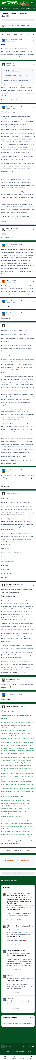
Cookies (29, 1051)
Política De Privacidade (18, 1051)
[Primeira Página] (2, 34)
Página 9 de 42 (17, 34)
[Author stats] (33, 40)
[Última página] (33, 34)
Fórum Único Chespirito (13, 909)
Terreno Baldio (25, 25)
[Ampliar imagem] (8, 112)
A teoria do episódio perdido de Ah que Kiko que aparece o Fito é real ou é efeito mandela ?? (20, 928)
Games (9, 1003)
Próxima (28, 34)
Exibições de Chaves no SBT (16, 951)
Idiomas (7, 1051)
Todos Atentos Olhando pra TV (15, 980)
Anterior (8, 34)
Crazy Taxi (10, 999)
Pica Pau (9, 976)
